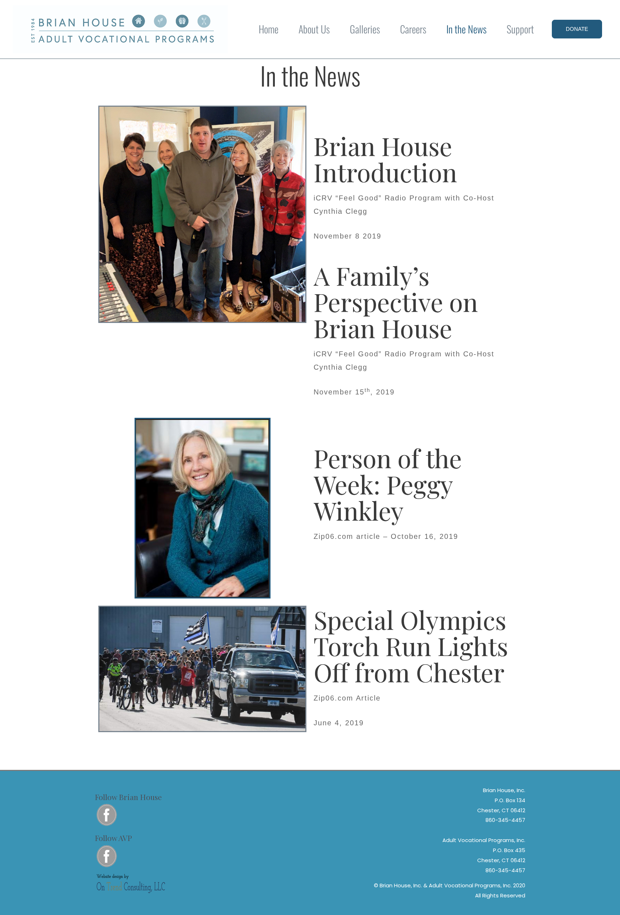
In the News (466, 29)
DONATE (577, 29)
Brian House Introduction (385, 159)
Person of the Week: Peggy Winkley (388, 484)
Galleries (365, 29)
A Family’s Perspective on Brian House (396, 301)
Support (520, 29)
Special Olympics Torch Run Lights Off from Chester (411, 645)
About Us (314, 29)
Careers (413, 29)
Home (268, 29)
